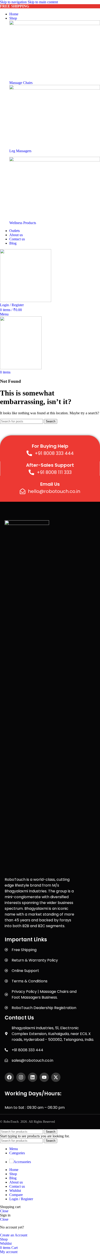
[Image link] (54, 24)
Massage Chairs (21, 83)
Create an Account (13, 1235)
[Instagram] (21, 1077)
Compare (16, 1195)
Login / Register (21, 1199)
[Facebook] (9, 1077)
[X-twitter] (55, 1077)
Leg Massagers (20, 151)
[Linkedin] (32, 1077)
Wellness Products (22, 223)
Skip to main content (43, 2)
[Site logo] (25, 301)
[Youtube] (44, 1077)
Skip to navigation (14, 2)
